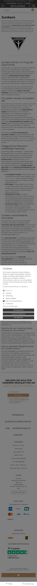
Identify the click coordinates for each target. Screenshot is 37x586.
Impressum (18, 415)
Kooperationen (18, 484)
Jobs (18, 488)
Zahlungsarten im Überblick (18, 504)
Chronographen (10, 178)
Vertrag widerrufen (18, 492)
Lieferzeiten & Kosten (19, 533)
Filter (10, 584)
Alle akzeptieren (18, 310)
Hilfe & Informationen (18, 480)
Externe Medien (11, 298)
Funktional (9, 303)
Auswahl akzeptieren (18, 314)
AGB (7, 428)
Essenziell (9, 290)
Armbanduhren (24, 138)
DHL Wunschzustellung (14, 301)
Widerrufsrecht (21, 428)
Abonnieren (18, 395)
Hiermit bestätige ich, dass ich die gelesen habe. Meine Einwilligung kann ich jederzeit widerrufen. (19, 400)
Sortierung (28, 584)
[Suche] (32, 9)
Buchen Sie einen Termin (18, 486)
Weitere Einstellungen (10, 306)
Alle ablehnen (18, 317)
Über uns (19, 482)
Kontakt (18, 435)
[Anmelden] (29, 5)
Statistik (8, 293)
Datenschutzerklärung (18, 421)
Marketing (9, 296)
